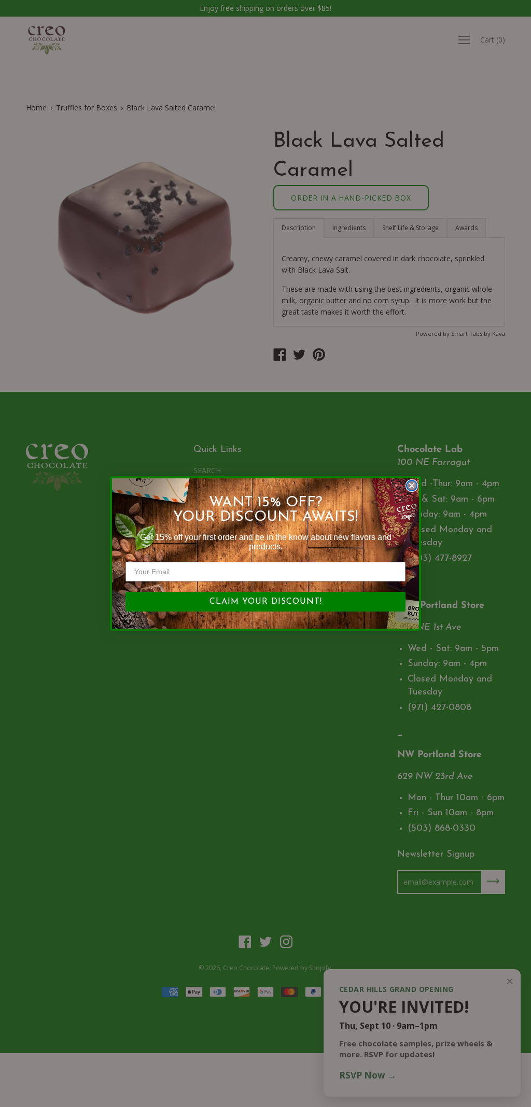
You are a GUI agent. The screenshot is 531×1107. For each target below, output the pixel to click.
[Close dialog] (412, 485)
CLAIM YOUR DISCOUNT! (265, 602)
